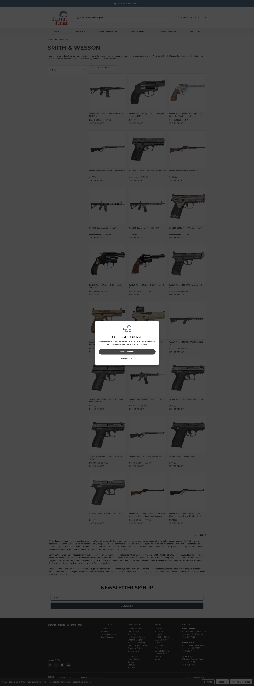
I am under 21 (127, 359)
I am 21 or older (127, 352)
